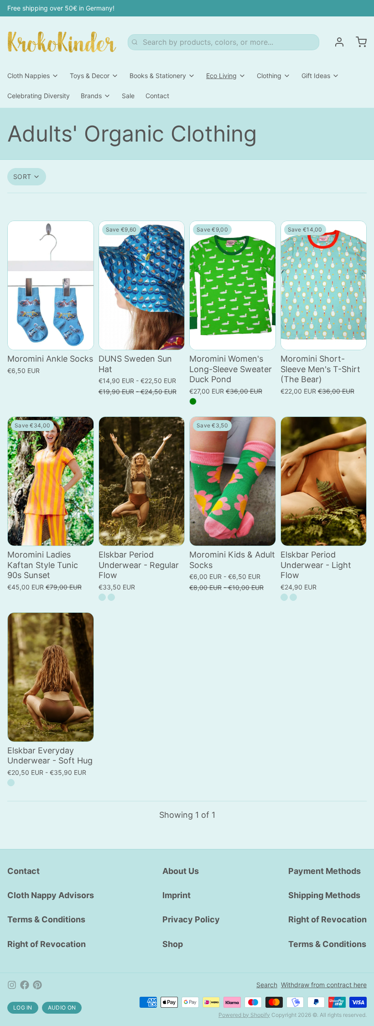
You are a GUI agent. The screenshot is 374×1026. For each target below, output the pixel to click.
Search (266, 985)
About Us (180, 871)
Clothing (269, 75)
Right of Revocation (46, 944)
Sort (22, 176)
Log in (22, 1007)
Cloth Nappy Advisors (50, 895)
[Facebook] (24, 984)
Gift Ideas (315, 75)
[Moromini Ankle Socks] (50, 285)
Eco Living (221, 75)
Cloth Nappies (28, 75)
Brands (91, 96)
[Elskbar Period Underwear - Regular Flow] (142, 481)
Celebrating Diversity (38, 96)
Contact (157, 96)
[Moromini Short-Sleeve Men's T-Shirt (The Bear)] (323, 285)
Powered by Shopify (244, 1014)
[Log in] (336, 42)
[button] (51, 337)
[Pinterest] (37, 984)
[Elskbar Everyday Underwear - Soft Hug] (50, 677)
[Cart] (357, 42)
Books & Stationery (158, 75)
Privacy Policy (191, 919)
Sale (128, 96)
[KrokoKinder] (62, 42)
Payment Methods (324, 871)
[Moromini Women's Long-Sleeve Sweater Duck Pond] (232, 285)
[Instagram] (11, 984)
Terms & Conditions (46, 919)
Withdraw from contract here (324, 985)
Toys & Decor (89, 75)
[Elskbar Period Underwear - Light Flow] (323, 481)
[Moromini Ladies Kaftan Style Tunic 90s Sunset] (50, 481)
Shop (172, 944)
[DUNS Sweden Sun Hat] (142, 285)
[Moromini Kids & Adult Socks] (232, 481)
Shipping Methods (324, 895)
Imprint (176, 895)
